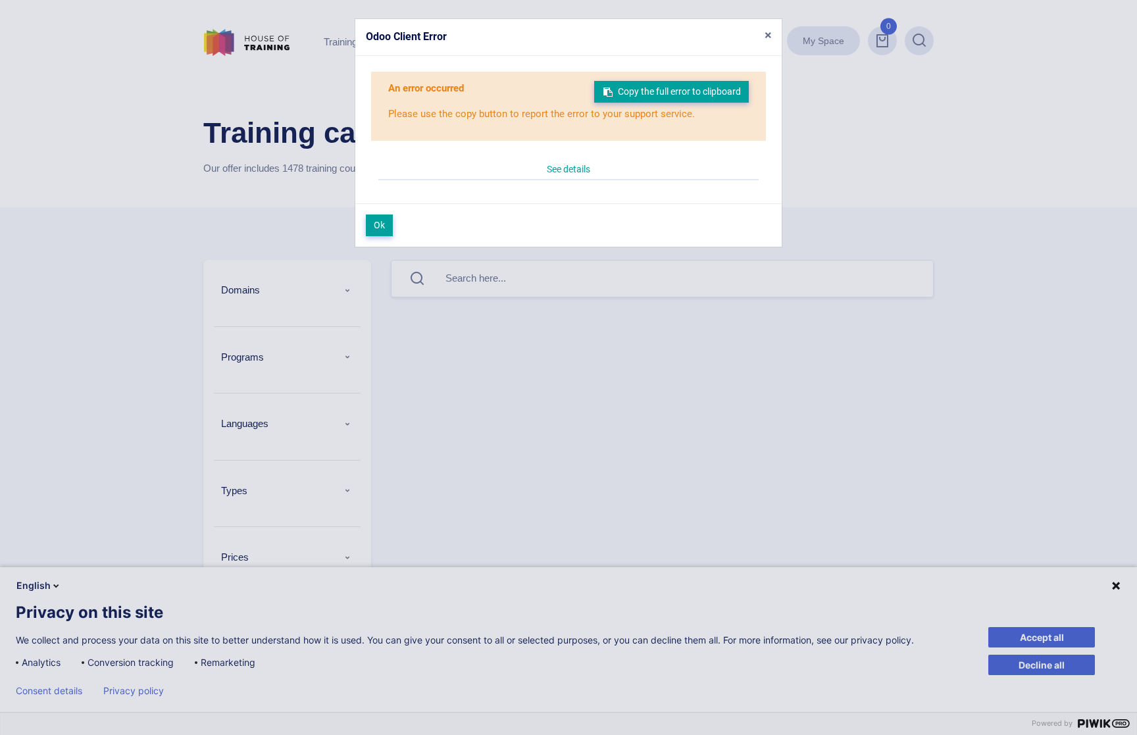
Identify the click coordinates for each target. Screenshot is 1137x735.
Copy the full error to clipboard (679, 91)
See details (568, 169)
